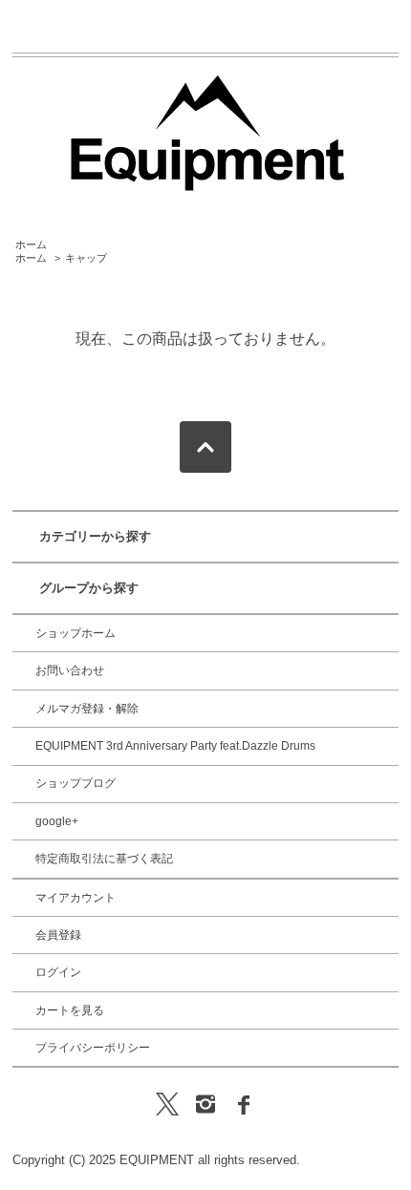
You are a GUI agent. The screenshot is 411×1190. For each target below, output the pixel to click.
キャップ (86, 258)
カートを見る (69, 1010)
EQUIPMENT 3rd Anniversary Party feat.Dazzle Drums (175, 746)
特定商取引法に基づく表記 (104, 858)
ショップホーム (75, 633)
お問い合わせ (69, 670)
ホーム (31, 244)
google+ (56, 821)
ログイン (58, 972)
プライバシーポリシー (92, 1047)
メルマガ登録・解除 (87, 708)
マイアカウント (75, 897)
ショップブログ (75, 783)
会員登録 (58, 935)
